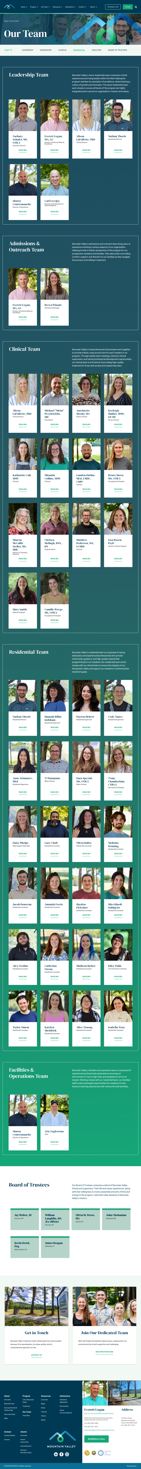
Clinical (62, 50)
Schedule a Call (113, 7)
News (43, 1408)
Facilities (96, 50)
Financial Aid (64, 1406)
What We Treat (9, 1404)
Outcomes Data (9, 1414)
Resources (56, 7)
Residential (79, 50)
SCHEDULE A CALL (96, 1439)
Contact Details (9, 1435)
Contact (81, 7)
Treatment (26, 1406)
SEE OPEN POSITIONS (104, 1352)
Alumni (92, 7)
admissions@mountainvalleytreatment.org (99, 1430)
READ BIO (23, 150)
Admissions (69, 7)
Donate (127, 7)
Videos (43, 1416)
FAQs (6, 1418)
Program (33, 7)
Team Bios (26, 1416)
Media (43, 1420)
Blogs (43, 1404)
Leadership (27, 50)
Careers (7, 1439)
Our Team (44, 7)
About (23, 7)
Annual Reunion (25, 1446)
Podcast (44, 1412)
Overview (7, 1400)
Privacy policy (131, 1466)
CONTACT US (36, 1355)
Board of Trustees (117, 50)
